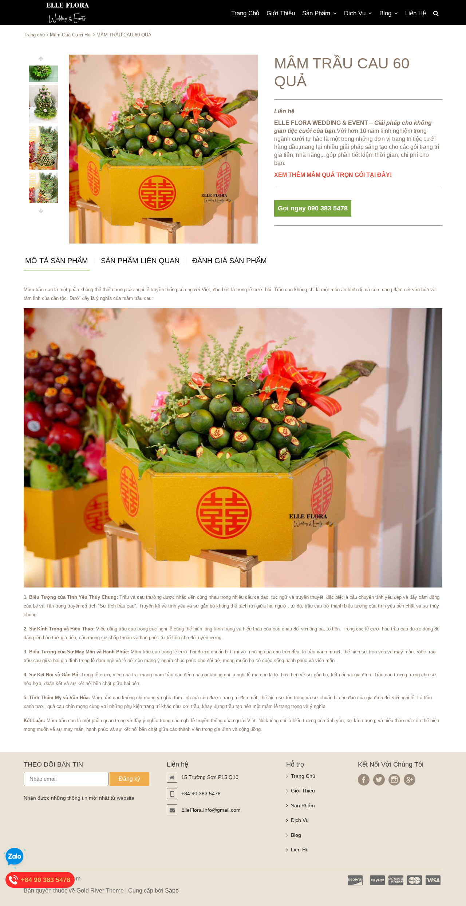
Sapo (172, 890)
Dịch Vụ (355, 13)
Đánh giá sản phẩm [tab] (229, 261)
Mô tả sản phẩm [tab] (56, 261)
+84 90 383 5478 (201, 793)
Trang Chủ (245, 13)
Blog (385, 13)
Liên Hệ (415, 13)
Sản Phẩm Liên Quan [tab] (140, 261)
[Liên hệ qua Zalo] (14, 857)
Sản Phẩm (316, 13)
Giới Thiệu (280, 13)
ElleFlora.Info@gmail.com (211, 810)
